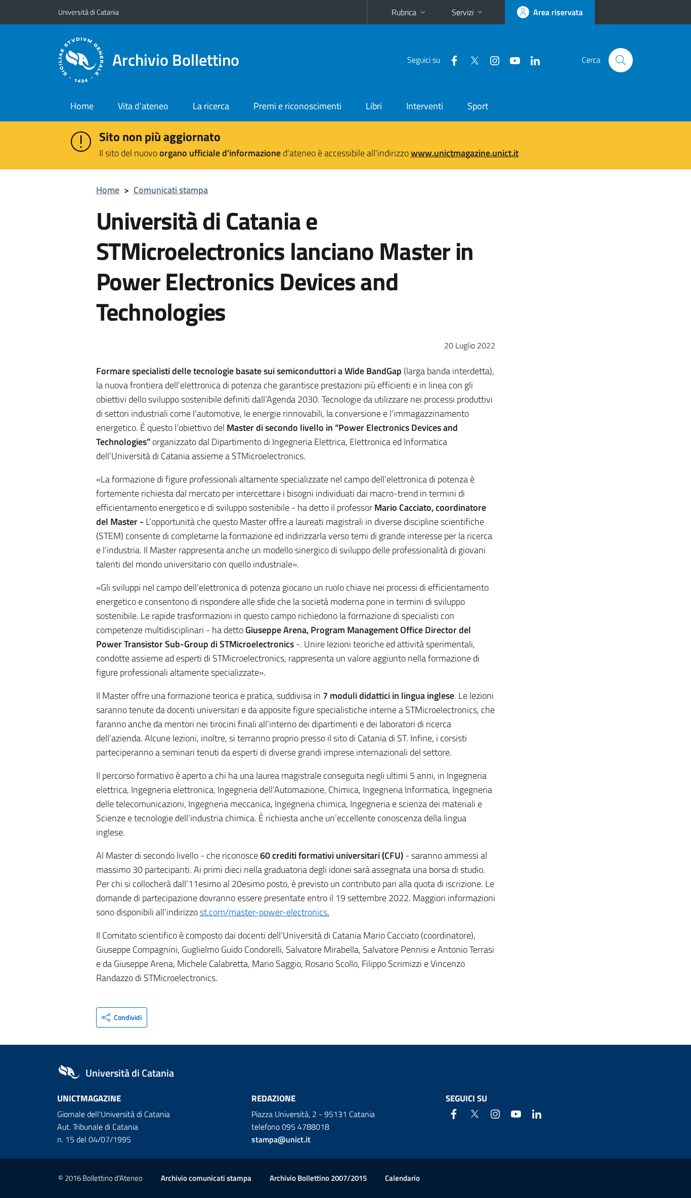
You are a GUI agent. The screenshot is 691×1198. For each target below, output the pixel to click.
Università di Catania (88, 12)
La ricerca (211, 106)
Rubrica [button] (404, 12)
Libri (374, 106)
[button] (121, 1017)
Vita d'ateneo (143, 106)
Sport (477, 106)
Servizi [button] (462, 12)
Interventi (424, 106)
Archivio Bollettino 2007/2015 (318, 1178)
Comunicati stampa (171, 190)
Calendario (402, 1178)
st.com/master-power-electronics (263, 912)
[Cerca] (621, 60)
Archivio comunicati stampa (206, 1178)
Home (82, 106)
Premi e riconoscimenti (297, 106)
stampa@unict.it (281, 1139)
